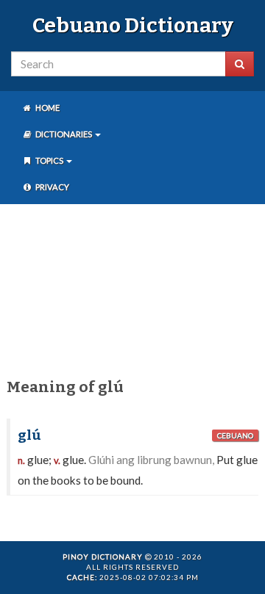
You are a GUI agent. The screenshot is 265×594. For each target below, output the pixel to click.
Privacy (51, 187)
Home (47, 107)
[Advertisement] (132, 288)
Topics (49, 160)
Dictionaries (63, 134)
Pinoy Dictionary (103, 556)
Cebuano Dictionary (132, 25)
